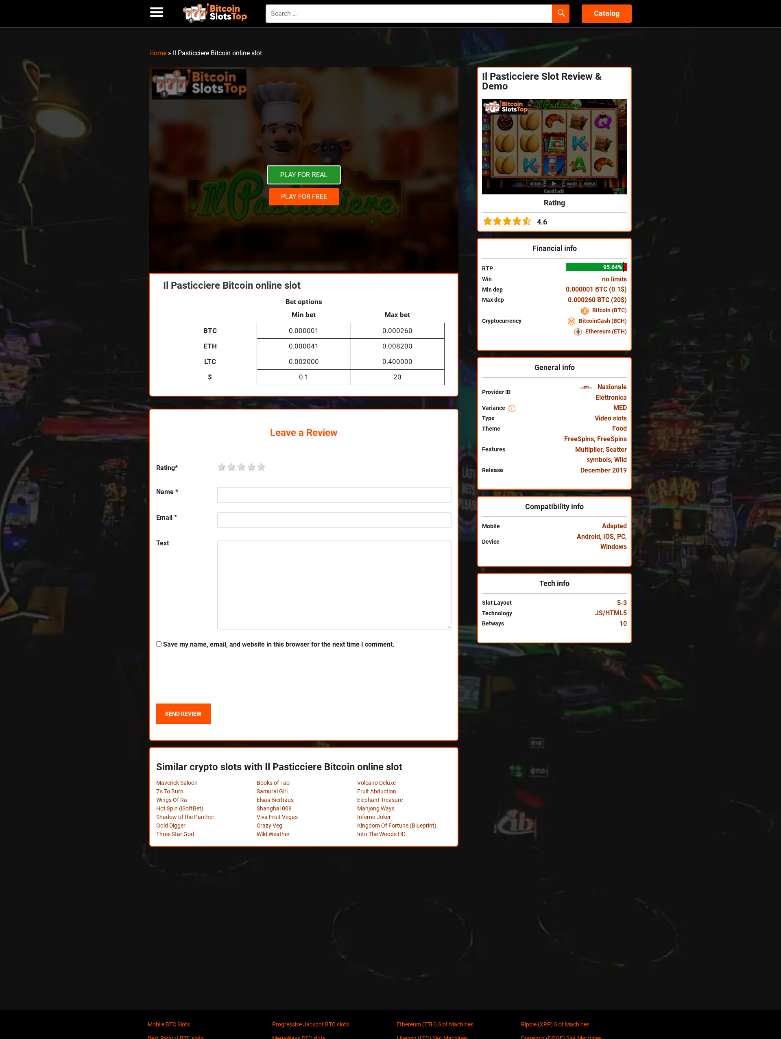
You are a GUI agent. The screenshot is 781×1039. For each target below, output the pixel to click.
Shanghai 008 (274, 808)
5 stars (261, 467)
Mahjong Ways (376, 808)
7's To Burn (169, 791)
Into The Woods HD (381, 834)
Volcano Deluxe (376, 783)
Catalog (607, 13)
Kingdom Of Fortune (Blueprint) (396, 825)
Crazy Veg (269, 825)
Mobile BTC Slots (169, 1024)
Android (588, 536)
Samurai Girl (272, 791)
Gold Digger (170, 825)
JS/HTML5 (611, 613)
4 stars (252, 467)
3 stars (242, 467)
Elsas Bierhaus (275, 800)
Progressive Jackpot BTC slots (310, 1024)
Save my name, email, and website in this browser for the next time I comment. (279, 644)
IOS (608, 536)
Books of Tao (273, 783)
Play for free (304, 196)
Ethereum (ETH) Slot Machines (435, 1024)
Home (157, 53)
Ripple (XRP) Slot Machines (555, 1024)
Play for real (303, 175)
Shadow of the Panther (185, 817)
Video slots (611, 418)
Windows (613, 547)
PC (621, 536)
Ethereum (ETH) (605, 331)
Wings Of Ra (171, 800)
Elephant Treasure (380, 800)
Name (167, 492)
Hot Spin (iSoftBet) (179, 808)
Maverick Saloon (177, 783)
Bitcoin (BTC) (609, 310)
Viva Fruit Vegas (277, 817)
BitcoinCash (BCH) (602, 321)
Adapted (614, 526)
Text (162, 543)
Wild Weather (273, 834)
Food (619, 428)
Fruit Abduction (376, 791)
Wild (620, 460)
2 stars (232, 467)
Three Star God (175, 834)
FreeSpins (579, 439)
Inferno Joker (374, 817)
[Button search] (560, 13)
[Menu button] (157, 12)
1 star (222, 467)
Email (166, 517)
